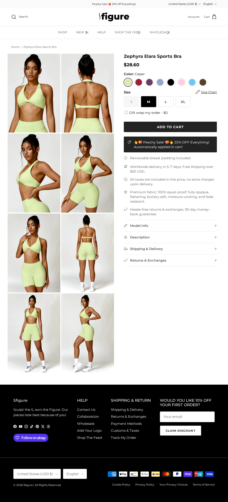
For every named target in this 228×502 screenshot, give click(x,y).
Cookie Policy (121, 484)
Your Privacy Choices (173, 484)
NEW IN (82, 32)
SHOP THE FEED (128, 32)
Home (15, 47)
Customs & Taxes (125, 430)
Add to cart (170, 127)
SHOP (62, 32)
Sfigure (28, 485)
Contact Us (86, 409)
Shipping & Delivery (127, 409)
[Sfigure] (114, 16)
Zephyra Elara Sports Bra (40, 47)
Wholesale (85, 423)
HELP (101, 32)
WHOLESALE (160, 32)
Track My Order (123, 437)
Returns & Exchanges (128, 416)
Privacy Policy (144, 484)
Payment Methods (126, 423)
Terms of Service (204, 484)
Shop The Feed (89, 437)
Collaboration (88, 416)
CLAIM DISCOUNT (180, 430)
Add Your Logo (89, 430)
